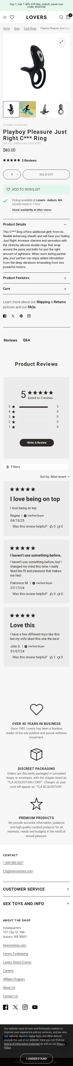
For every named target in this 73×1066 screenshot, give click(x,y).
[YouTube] (36, 1007)
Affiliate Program (14, 979)
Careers (8, 970)
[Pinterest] (22, 316)
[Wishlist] (12, 17)
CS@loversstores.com (18, 871)
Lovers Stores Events (17, 962)
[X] (13, 316)
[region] (33, 407)
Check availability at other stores (32, 209)
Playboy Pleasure (15, 125)
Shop (17, 28)
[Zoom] (61, 42)
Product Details (14, 224)
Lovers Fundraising (15, 953)
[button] (36, 189)
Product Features (16, 278)
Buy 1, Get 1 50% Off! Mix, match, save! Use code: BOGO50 (36, 5)
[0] (67, 17)
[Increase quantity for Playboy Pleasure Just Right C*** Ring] (17, 174)
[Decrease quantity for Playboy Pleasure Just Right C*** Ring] (6, 174)
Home (6, 28)
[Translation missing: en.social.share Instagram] (29, 316)
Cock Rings (30, 28)
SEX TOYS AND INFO (23, 903)
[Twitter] (17, 1007)
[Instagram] (27, 1007)
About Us (9, 987)
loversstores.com (14, 945)
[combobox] (54, 476)
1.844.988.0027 (13, 863)
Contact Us (10, 996)
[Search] (61, 17)
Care (6, 289)
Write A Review (36, 442)
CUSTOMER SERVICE (24, 889)
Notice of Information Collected (22, 1043)
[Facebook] (5, 316)
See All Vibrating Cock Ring (22, 143)
